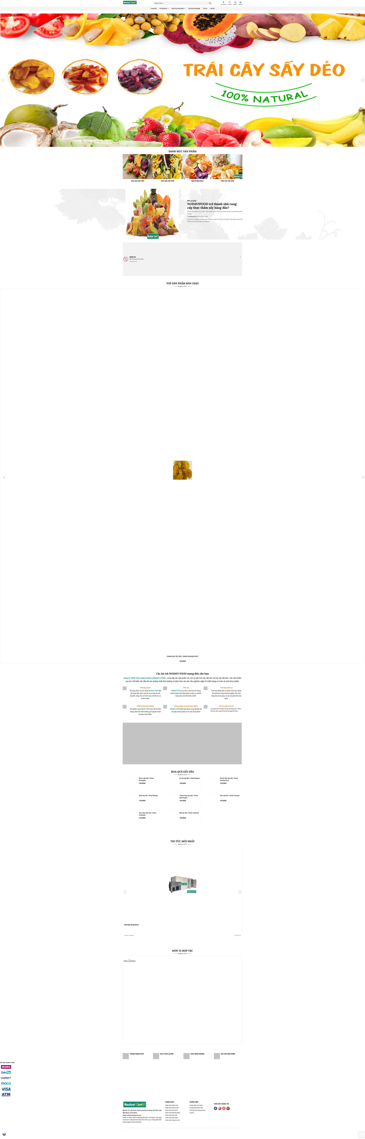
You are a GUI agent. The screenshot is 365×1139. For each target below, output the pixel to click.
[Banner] (182, 743)
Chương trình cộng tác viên (197, 1110)
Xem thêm (182, 832)
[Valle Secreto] (182, 1000)
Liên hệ (212, 8)
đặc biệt (175, 12)
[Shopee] (224, 1108)
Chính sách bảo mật (171, 1115)
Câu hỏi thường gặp (194, 8)
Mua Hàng (192, 226)
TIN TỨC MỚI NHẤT (183, 841)
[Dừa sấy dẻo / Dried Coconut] (211, 802)
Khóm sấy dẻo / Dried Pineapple (146, 779)
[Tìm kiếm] (210, 3)
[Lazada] (228, 1108)
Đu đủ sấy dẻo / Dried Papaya (189, 778)
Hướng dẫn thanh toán (196, 1108)
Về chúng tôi (163, 8)
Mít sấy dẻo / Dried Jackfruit (189, 813)
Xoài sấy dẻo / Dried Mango (148, 795)
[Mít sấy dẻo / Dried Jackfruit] (171, 819)
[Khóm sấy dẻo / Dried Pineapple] (130, 784)
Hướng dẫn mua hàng (196, 1105)
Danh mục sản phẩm (178, 8)
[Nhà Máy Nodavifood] (182, 884)
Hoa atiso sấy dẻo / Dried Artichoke (147, 814)
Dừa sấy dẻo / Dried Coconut (229, 795)
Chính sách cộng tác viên (172, 1120)
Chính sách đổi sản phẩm (172, 1112)
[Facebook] (215, 1108)
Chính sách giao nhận (171, 1117)
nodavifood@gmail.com (134, 1115)
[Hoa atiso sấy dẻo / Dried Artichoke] (130, 819)
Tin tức (205, 8)
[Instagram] (219, 1108)
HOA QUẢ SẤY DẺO (182, 771)
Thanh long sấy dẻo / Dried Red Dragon (188, 797)
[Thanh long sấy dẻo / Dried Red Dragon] (171, 802)
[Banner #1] (182, 80)
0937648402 (133, 1113)
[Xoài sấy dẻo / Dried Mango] (130, 802)
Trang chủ (154, 8)
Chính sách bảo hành (171, 1110)
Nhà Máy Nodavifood (131, 925)
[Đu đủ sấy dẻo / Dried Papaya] (171, 784)
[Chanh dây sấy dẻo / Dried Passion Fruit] (211, 784)
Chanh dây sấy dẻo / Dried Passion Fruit (182, 656)
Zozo (206, 1137)
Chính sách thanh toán (172, 1108)
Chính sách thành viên (171, 1105)
